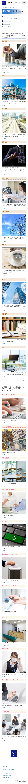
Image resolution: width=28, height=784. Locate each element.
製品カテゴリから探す (9, 16)
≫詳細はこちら (5, 72)
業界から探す (7, 24)
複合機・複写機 (7, 21)
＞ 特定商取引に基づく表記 (8, 769)
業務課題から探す (7, 26)
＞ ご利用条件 (5, 766)
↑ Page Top (23, 380)
